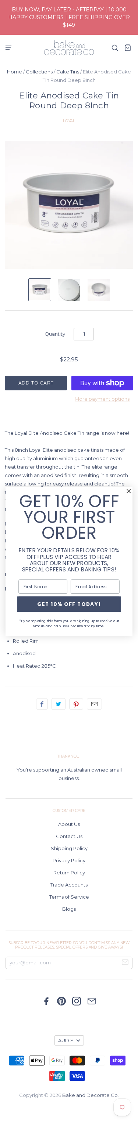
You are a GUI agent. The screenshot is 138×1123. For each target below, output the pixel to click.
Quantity (55, 334)
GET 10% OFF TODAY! (69, 603)
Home (14, 72)
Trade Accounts (69, 885)
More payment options (102, 399)
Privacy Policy (69, 860)
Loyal (69, 120)
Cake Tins (67, 72)
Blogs (69, 909)
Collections (39, 72)
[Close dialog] (128, 491)
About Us (69, 824)
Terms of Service (69, 897)
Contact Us (69, 836)
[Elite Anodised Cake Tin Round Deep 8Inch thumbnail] (40, 290)
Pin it (76, 704)
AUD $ (66, 1040)
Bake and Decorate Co (90, 1095)
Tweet (59, 704)
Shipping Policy (69, 848)
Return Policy (69, 872)
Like (42, 704)
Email (94, 704)
